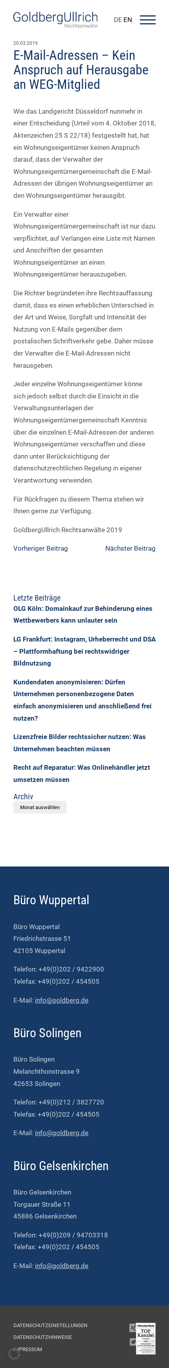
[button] (14, 1354)
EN (127, 20)
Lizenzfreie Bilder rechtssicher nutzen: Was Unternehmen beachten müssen (79, 743)
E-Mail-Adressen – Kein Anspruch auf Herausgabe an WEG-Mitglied (81, 69)
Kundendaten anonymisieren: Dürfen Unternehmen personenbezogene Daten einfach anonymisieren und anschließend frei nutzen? (82, 700)
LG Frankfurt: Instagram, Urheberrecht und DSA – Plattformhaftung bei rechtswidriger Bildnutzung (84, 651)
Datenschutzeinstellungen (50, 1325)
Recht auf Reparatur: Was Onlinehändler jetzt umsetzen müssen (81, 773)
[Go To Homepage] (55, 25)
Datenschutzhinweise (42, 1337)
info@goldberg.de (61, 1000)
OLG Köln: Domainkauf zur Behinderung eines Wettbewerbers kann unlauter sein (82, 615)
